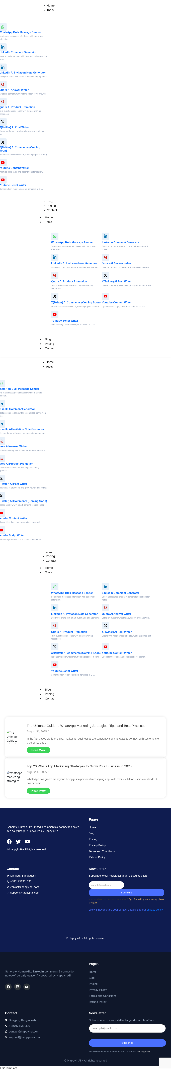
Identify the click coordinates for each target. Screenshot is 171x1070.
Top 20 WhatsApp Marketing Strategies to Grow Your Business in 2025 (79, 766)
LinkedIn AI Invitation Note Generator (74, 263)
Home (49, 217)
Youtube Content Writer (117, 302)
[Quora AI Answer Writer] (105, 257)
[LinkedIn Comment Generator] (105, 236)
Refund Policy (97, 857)
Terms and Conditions (102, 851)
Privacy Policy (97, 845)
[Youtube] (26, 986)
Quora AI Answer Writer (116, 263)
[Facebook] (8, 986)
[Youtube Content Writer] (105, 296)
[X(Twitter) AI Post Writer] (105, 275)
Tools (48, 222)
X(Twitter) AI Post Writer (117, 281)
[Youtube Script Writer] (54, 314)
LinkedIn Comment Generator (120, 242)
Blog (48, 339)
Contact (50, 348)
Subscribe (126, 892)
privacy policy (155, 909)
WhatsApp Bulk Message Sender (72, 242)
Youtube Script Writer (64, 320)
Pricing (49, 343)
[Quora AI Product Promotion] (54, 275)
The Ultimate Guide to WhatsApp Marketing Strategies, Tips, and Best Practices (86, 726)
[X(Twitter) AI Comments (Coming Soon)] (54, 296)
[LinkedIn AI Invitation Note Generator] (54, 257)
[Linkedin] (17, 986)
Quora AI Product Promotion (69, 281)
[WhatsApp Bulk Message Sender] (54, 236)
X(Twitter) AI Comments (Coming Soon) (76, 302)
